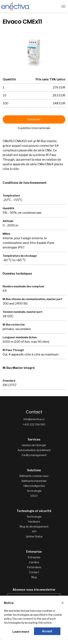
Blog (34, 577)
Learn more (21, 631)
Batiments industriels (34, 481)
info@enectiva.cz (34, 419)
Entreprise (34, 557)
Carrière (34, 562)
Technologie (34, 490)
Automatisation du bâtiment (34, 450)
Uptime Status (34, 536)
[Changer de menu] (63, 6)
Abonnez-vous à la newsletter (34, 589)
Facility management (34, 455)
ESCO (34, 495)
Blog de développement (34, 526)
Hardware (34, 521)
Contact (34, 572)
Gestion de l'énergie (34, 445)
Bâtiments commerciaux (34, 476)
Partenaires (34, 567)
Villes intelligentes (34, 485)
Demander (34, 119)
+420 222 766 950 (34, 424)
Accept (47, 631)
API (34, 531)
